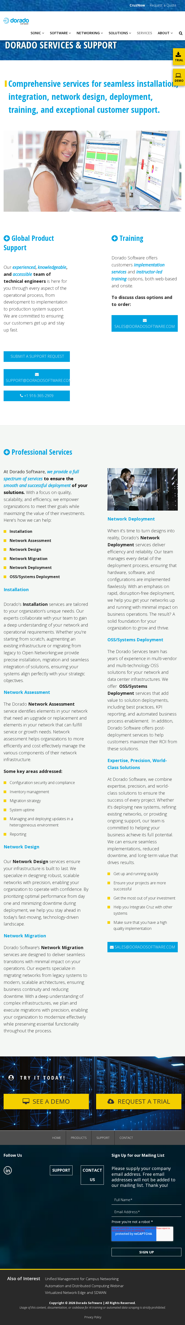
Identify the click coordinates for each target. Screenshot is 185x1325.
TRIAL (179, 60)
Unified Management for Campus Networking (82, 1278)
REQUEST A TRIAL (143, 1101)
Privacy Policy (92, 1317)
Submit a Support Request (37, 356)
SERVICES (144, 33)
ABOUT (164, 33)
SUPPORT (61, 1170)
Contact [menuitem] (126, 1138)
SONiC (36, 33)
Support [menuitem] (103, 1138)
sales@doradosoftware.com (144, 326)
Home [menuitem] (56, 1138)
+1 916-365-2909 (38, 395)
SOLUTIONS (118, 33)
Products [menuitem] (78, 1138)
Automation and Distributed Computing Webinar (84, 1285)
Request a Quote (163, 5)
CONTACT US (92, 1175)
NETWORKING (88, 33)
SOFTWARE (59, 33)
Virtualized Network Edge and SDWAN (75, 1292)
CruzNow (137, 5)
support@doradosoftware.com (38, 380)
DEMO (179, 81)
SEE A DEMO (50, 1101)
